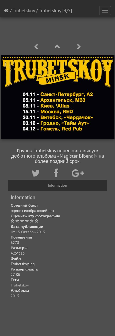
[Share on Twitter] (37, 173)
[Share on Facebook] (57, 173)
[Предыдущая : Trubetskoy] (37, 47)
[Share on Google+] (77, 173)
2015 (15, 295)
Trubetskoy (24, 10)
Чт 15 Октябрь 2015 (28, 232)
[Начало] (6, 10)
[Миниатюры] (58, 47)
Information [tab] (57, 185)
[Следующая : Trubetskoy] (78, 47)
